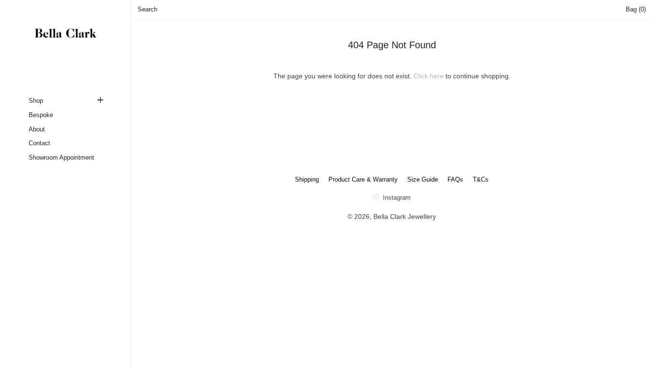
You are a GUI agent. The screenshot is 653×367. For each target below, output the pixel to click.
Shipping (307, 179)
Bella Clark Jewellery (404, 216)
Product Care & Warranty (363, 179)
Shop (36, 100)
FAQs (455, 179)
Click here (429, 76)
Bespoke (41, 115)
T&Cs (481, 179)
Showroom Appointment (61, 157)
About (37, 129)
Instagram (396, 197)
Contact (39, 143)
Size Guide (422, 179)
